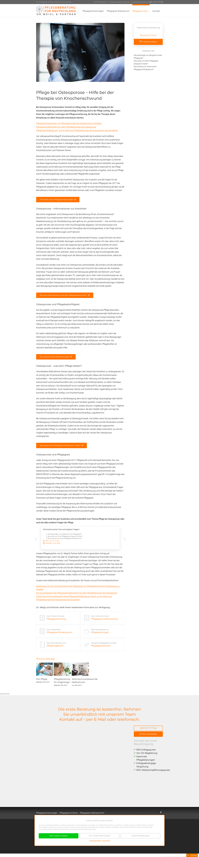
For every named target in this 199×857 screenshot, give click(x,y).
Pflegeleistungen (100, 631)
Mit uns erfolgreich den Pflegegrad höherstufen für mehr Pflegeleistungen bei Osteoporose (76, 593)
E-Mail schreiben (149, 42)
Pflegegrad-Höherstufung (104, 617)
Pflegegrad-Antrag (56, 617)
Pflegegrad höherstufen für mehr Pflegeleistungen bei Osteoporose (66, 127)
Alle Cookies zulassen (58, 836)
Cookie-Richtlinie (95, 840)
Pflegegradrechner (104, 644)
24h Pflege (41, 679)
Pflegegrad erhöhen (68, 813)
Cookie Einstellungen (140, 836)
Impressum (106, 840)
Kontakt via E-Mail (52, 543)
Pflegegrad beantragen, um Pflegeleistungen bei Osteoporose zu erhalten (69, 123)
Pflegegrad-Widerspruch (59, 631)
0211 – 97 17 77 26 (52, 541)
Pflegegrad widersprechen (92, 813)
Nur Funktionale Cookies (99, 836)
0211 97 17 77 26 (149, 35)
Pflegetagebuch (56, 644)
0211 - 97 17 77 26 (127, 2)
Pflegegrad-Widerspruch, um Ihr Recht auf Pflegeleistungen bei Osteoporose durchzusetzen (77, 130)
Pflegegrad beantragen (47, 813)
